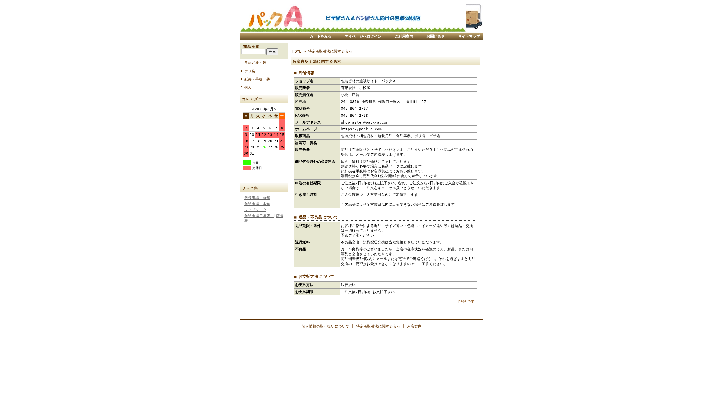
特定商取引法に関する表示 (330, 51)
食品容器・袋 (255, 62)
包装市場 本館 (257, 204)
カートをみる (321, 36)
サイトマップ (469, 36)
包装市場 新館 (257, 198)
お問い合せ (435, 36)
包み (248, 87)
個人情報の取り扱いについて (325, 326)
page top (466, 301)
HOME (296, 51)
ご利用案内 (404, 36)
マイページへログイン (363, 36)
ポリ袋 (249, 71)
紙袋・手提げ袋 (257, 79)
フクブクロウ (255, 210)
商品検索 (251, 47)
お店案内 (414, 326)
